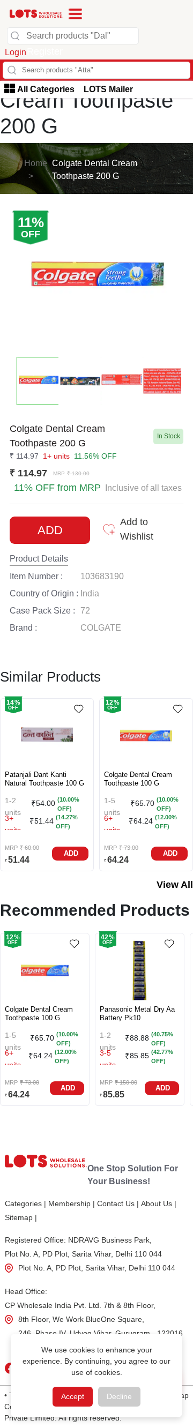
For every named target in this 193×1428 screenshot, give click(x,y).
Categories (25, 1203)
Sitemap (21, 1217)
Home (35, 163)
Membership (71, 1203)
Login (15, 52)
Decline (119, 1396)
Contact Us (118, 1203)
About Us (158, 1203)
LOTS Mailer (108, 89)
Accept (72, 1396)
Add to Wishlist (136, 529)
